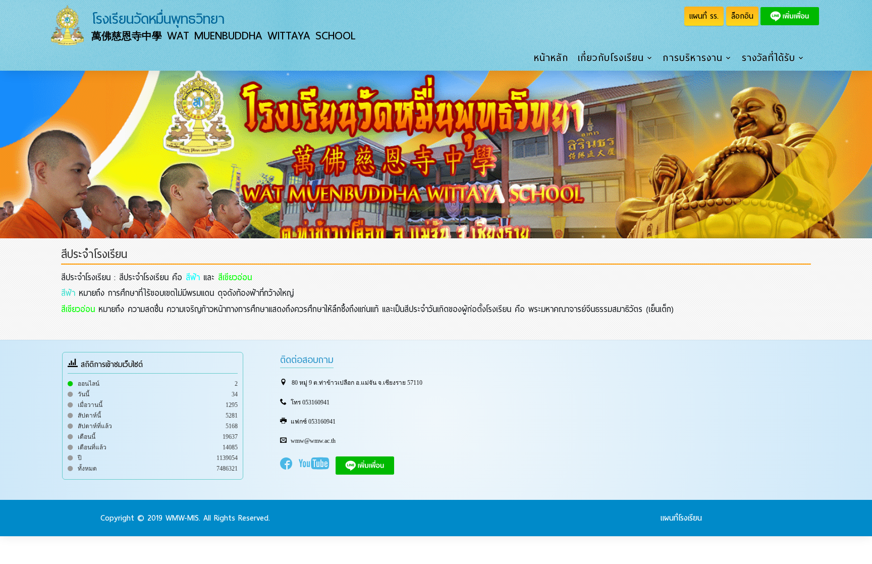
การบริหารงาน (693, 58)
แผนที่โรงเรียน (681, 518)
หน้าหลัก (551, 58)
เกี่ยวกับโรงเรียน (611, 58)
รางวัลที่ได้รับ (769, 58)
